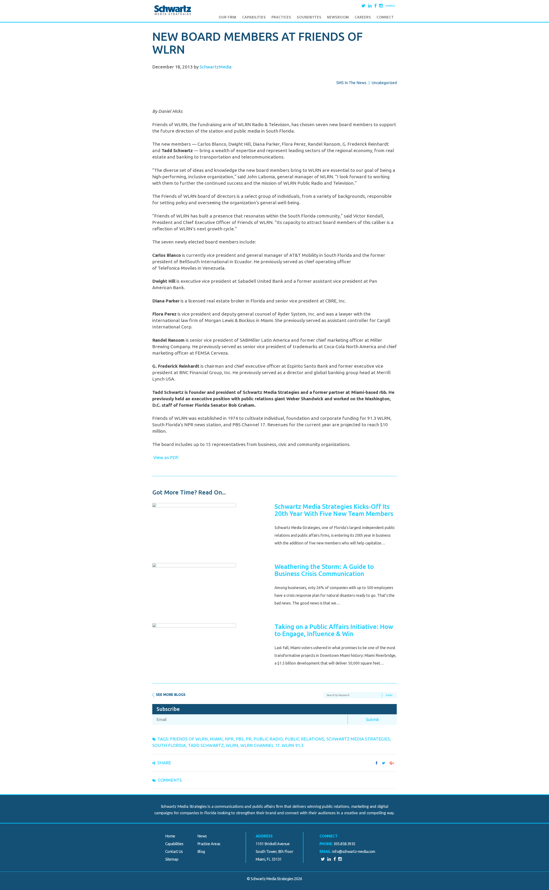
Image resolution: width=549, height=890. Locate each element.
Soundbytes (309, 17)
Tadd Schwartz (206, 745)
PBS (240, 738)
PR (248, 738)
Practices (281, 17)
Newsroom (338, 17)
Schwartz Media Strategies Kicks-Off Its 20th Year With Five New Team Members (333, 510)
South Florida (169, 745)
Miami (216, 738)
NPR (229, 738)
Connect (385, 17)
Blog (201, 851)
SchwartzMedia (216, 66)
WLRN (232, 745)
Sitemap (171, 859)
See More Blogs (171, 695)
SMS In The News (351, 82)
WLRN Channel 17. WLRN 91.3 (271, 745)
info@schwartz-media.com (353, 851)
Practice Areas (208, 844)
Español (390, 6)
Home (170, 836)
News (202, 836)
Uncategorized (384, 82)
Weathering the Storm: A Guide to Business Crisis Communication (324, 570)
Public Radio (268, 738)
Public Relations (304, 738)
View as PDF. (165, 457)
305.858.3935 (344, 844)
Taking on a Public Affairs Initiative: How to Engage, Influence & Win (333, 630)
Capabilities (254, 17)
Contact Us (174, 851)
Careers (363, 17)
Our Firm (228, 17)
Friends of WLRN (189, 738)
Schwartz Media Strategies (358, 738)
